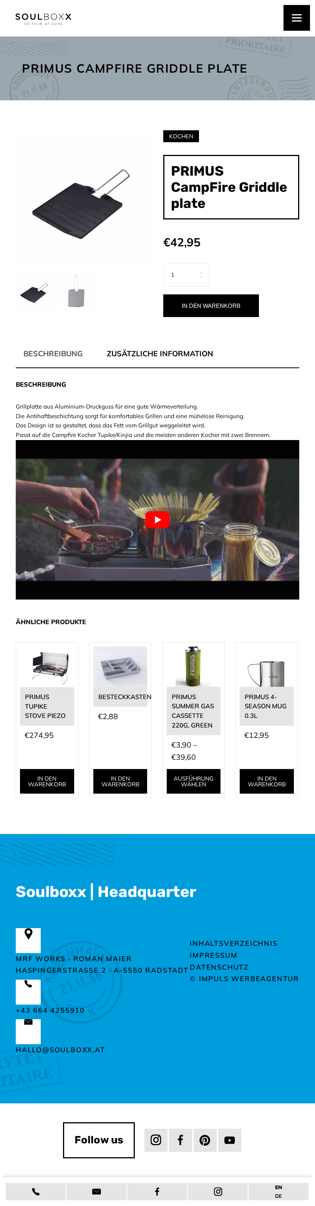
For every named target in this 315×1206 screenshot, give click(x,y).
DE (278, 1196)
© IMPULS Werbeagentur (244, 978)
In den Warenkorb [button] (47, 781)
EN (278, 1187)
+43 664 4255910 (50, 1010)
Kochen (181, 136)
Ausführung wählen (194, 781)
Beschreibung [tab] (53, 353)
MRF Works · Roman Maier (74, 958)
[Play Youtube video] (157, 520)
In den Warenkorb (211, 305)
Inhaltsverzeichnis (233, 943)
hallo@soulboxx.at (60, 1049)
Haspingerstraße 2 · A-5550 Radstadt (102, 970)
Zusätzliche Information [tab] (160, 353)
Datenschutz (219, 967)
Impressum (213, 955)
